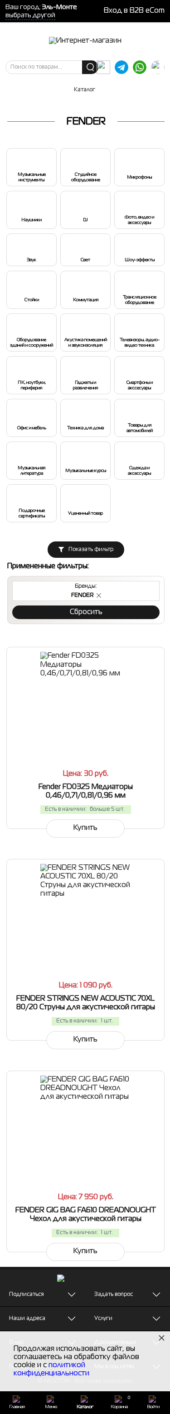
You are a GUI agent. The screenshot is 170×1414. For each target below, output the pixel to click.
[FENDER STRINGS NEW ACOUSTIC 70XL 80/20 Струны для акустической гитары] (85, 909)
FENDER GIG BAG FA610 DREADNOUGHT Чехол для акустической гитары (85, 1214)
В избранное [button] (127, 737)
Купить (85, 828)
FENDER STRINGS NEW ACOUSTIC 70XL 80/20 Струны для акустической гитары (85, 1003)
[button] (99, 595)
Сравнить (48, 737)
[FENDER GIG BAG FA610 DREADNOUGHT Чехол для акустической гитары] (85, 1121)
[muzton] (103, 67)
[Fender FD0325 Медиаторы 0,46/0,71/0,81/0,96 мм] (85, 697)
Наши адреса (27, 1318)
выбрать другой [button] (30, 15)
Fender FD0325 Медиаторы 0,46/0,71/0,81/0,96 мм (86, 791)
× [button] (161, 1337)
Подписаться (26, 1294)
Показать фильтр (90, 549)
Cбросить (86, 612)
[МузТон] (85, 41)
